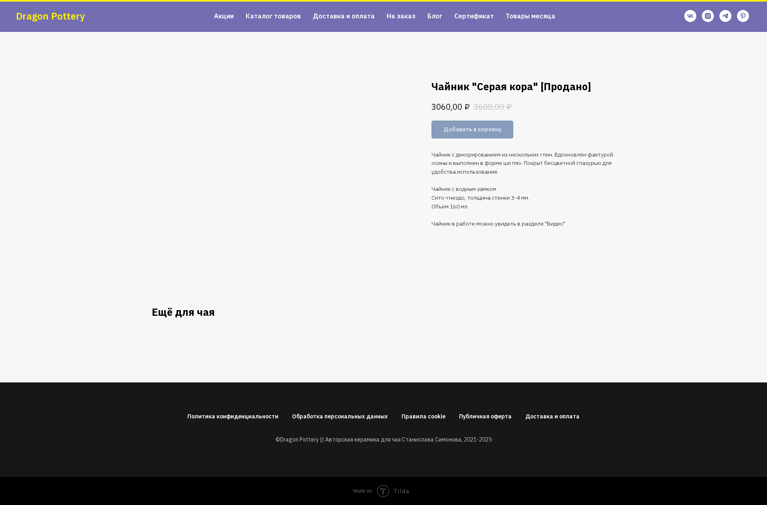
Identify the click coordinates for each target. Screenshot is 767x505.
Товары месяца (530, 16)
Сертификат (474, 16)
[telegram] (725, 16)
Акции (224, 16)
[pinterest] (743, 16)
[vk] (690, 16)
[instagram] (708, 16)
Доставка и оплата (344, 16)
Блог (434, 16)
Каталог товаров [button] (273, 16)
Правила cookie (423, 416)
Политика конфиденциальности (232, 416)
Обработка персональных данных (340, 416)
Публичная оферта (485, 416)
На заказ (401, 16)
